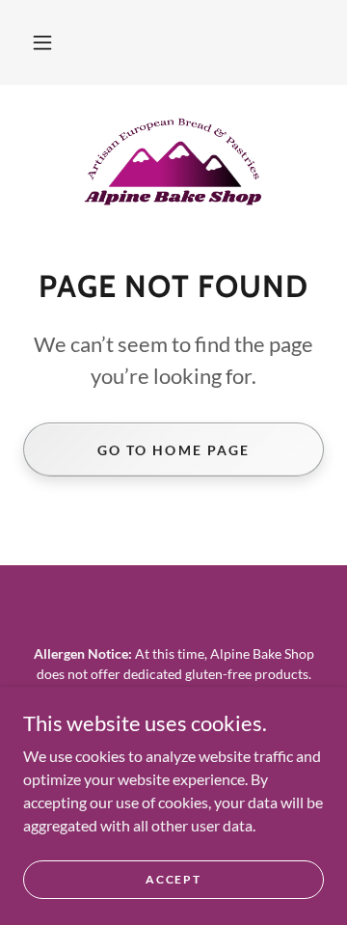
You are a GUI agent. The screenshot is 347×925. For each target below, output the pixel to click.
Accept (173, 879)
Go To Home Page (173, 450)
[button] (42, 42)
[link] (173, 161)
